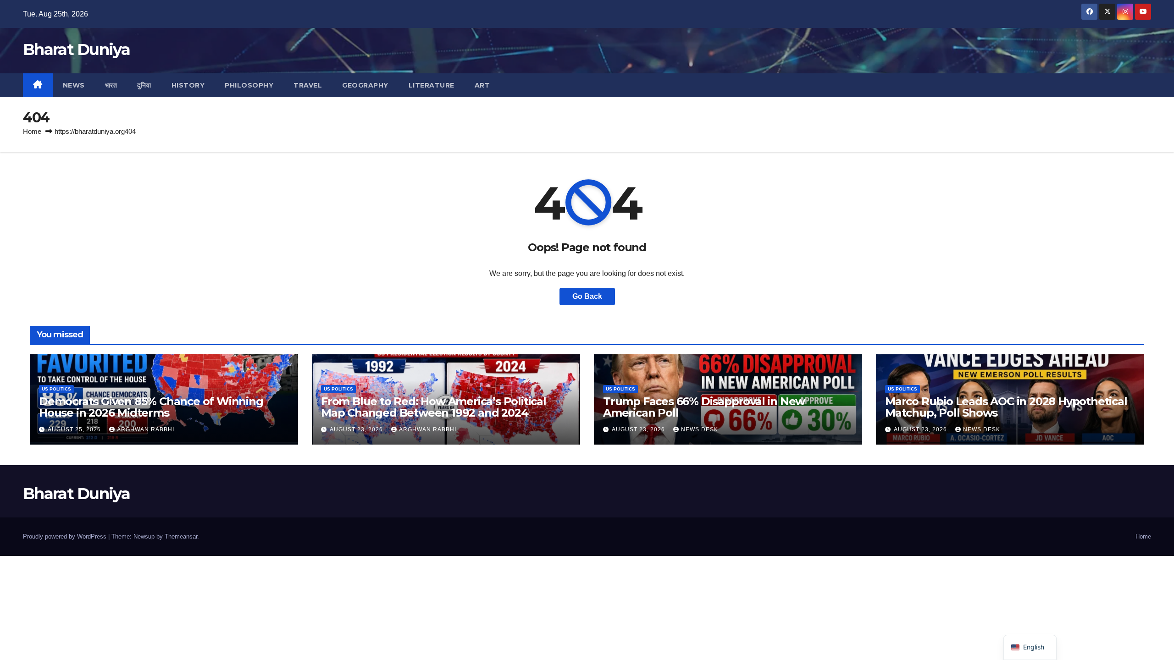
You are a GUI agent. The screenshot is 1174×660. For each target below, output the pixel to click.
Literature (431, 85)
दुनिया (144, 85)
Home (32, 131)
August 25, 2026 (75, 429)
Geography (365, 85)
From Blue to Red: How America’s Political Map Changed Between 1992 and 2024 (433, 407)
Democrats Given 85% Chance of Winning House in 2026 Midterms (151, 407)
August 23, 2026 (357, 429)
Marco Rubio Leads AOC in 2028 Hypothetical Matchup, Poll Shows (1006, 407)
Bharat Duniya (76, 49)
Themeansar (181, 536)
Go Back (587, 296)
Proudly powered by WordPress (65, 536)
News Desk (699, 429)
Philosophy (249, 85)
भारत (111, 85)
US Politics (56, 388)
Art (482, 85)
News (74, 85)
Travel (308, 85)
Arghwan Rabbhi (145, 429)
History (188, 85)
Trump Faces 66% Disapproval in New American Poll (704, 407)
